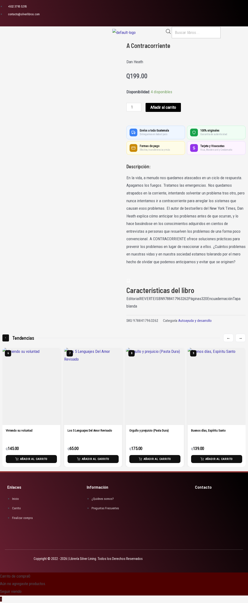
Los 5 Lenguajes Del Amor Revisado (28, 430)
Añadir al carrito (163, 107)
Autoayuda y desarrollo (195, 320)
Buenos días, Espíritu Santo (146, 430)
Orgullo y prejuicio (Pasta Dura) (87, 430)
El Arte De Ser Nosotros (205, 430)
